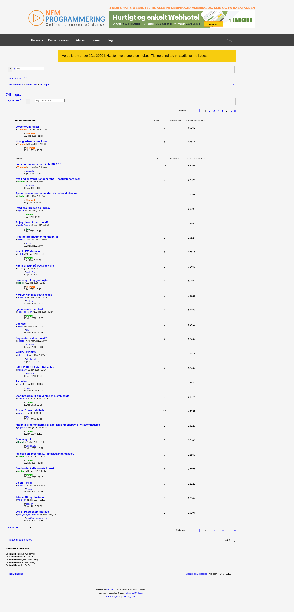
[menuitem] (25, 77)
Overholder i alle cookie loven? (35, 468)
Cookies (21, 323)
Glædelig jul (23, 439)
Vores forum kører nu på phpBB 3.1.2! (39, 164)
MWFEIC (21, 239)
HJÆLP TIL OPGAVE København (36, 367)
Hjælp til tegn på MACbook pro (35, 265)
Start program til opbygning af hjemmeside (42, 395)
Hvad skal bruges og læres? (33, 207)
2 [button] (209, 110)
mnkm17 (21, 370)
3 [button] (214, 110)
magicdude (31, 171)
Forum (96, 40)
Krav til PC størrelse (28, 251)
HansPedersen (24, 312)
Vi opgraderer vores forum (32, 141)
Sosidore (21, 297)
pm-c (19, 413)
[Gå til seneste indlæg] (36, 133)
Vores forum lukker (27, 126)
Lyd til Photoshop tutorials (32, 511)
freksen (21, 500)
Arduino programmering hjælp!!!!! (37, 236)
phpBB (109, 589)
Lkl (18, 268)
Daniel (29, 229)
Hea (19, 384)
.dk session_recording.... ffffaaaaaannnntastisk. (45, 453)
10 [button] (230, 110)
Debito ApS (31, 446)
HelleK (20, 254)
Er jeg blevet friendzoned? (32, 222)
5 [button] (223, 110)
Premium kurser (58, 40)
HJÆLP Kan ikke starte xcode (34, 294)
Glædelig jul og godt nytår (32, 280)
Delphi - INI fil (24, 482)
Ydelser (80, 40)
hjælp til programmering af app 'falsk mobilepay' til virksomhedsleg (58, 424)
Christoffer (22, 398)
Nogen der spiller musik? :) (32, 338)
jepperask (22, 427)
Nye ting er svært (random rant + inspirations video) (48, 178)
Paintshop (22, 381)
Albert (20, 326)
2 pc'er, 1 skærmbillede (30, 410)
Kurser (36, 40)
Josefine (30, 185)
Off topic (13, 94)
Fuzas (29, 243)
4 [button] (218, 110)
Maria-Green (23, 225)
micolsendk (22, 355)
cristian (21, 181)
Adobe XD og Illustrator (30, 497)
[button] (199, 111)
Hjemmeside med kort (29, 309)
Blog (109, 40)
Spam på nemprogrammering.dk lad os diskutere (46, 193)
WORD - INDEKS (26, 352)
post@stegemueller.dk (28, 514)
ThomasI (22, 129)
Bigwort (21, 210)
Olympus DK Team (134, 593)
